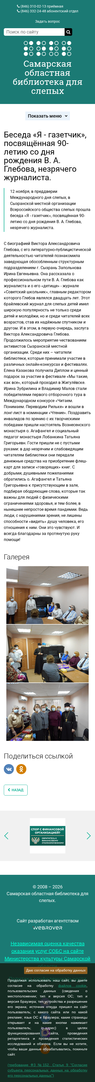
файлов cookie (72, 986)
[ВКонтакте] (9, 769)
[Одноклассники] (21, 769)
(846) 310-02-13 (33, 6)
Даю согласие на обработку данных (56, 970)
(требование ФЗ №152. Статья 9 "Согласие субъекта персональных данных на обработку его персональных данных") (47, 1070)
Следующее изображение (87, 836)
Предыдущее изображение (7, 836)
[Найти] (68, 32)
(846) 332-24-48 (33, 11)
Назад (17, 790)
